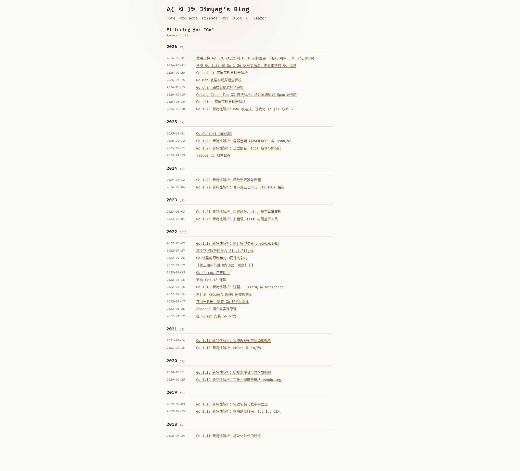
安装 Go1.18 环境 (211, 280)
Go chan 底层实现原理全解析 (220, 87)
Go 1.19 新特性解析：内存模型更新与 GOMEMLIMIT (238, 243)
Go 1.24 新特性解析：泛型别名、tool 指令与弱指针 (238, 148)
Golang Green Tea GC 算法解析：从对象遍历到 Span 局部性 (246, 94)
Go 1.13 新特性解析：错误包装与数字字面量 (232, 404)
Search (260, 18)
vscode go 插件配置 (213, 155)
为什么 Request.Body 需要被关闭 (224, 294)
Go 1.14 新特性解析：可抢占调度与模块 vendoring (238, 379)
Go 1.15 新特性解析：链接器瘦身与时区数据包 (233, 372)
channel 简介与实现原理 (216, 309)
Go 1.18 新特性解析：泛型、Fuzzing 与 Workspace (240, 287)
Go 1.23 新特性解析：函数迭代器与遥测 (228, 180)
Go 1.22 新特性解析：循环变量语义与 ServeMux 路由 (240, 187)
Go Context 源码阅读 (214, 133)
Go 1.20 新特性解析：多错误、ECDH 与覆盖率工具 (237, 219)
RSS (225, 18)
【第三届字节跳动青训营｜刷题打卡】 (225, 265)
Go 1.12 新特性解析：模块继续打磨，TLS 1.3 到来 (238, 411)
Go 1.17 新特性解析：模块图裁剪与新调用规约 (233, 340)
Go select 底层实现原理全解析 (222, 72)
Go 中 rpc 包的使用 (213, 272)
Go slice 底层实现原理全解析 (221, 101)
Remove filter (178, 35)
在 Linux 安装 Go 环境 (216, 316)
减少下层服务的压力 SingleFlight (225, 250)
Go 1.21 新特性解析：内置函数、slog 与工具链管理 (238, 211)
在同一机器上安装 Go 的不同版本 (222, 301)
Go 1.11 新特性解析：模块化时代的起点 (228, 436)
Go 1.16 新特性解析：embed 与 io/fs (228, 348)
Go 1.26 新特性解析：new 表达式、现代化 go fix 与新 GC (245, 109)
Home (171, 18)
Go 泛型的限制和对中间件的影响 (221, 258)
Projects (189, 18)
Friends (210, 18)
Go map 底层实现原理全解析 (219, 80)
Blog (237, 18)
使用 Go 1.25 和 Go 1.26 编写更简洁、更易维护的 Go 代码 (246, 65)
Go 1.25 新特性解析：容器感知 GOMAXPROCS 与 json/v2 (243, 141)
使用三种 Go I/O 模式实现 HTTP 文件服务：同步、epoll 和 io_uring (255, 58)
